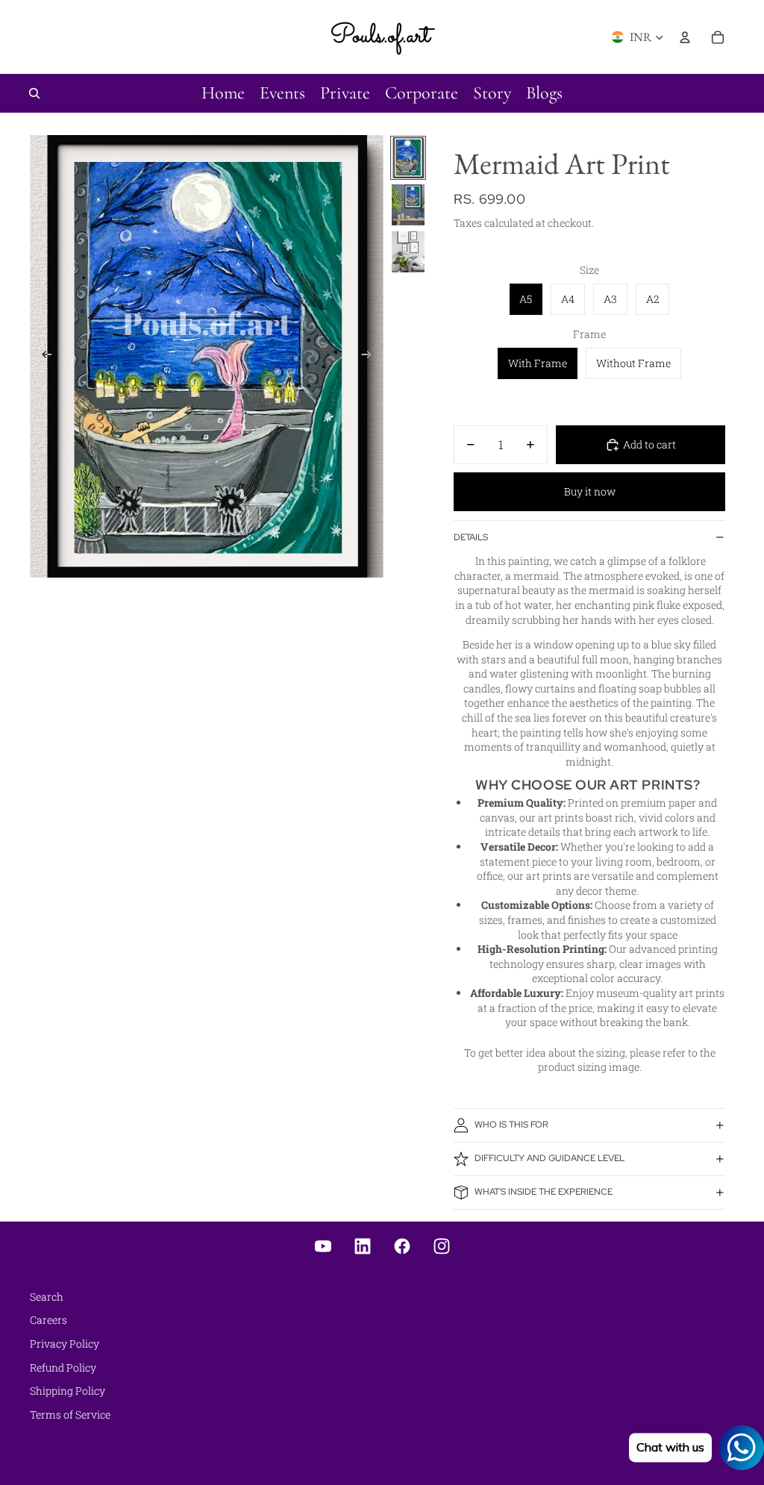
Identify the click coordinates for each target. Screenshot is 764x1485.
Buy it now (590, 491)
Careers (48, 1320)
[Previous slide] (42, 356)
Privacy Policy (64, 1343)
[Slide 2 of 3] (408, 204)
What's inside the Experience (544, 1192)
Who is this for (511, 1125)
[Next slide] (371, 356)
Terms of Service (70, 1414)
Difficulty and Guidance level (549, 1158)
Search (46, 1296)
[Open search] (34, 93)
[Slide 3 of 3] (408, 251)
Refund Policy (63, 1367)
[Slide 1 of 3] (408, 157)
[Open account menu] (684, 37)
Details (471, 537)
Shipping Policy (67, 1391)
